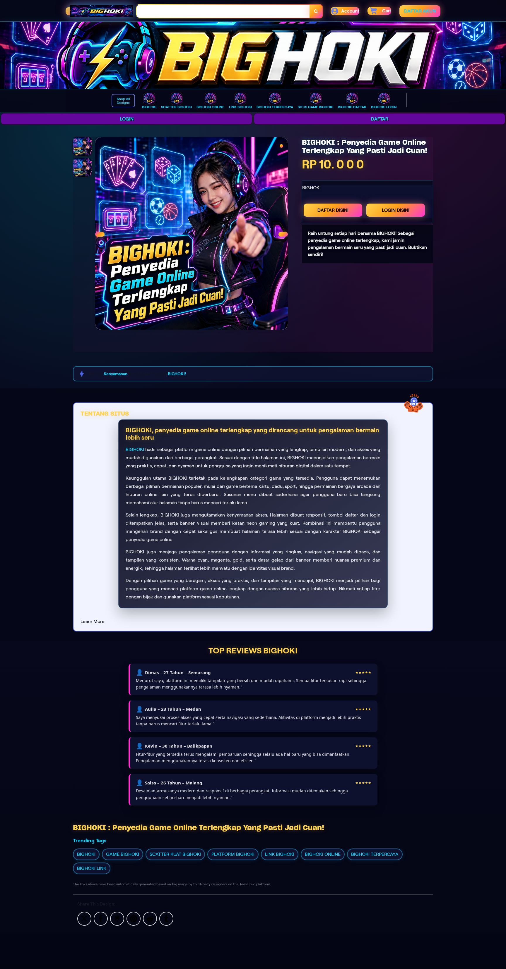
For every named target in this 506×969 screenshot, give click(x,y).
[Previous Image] (100, 234)
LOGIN (127, 118)
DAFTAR (379, 118)
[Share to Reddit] (150, 918)
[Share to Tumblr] (166, 918)
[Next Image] (283, 234)
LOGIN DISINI (395, 210)
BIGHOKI (135, 449)
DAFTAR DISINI (332, 210)
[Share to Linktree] (117, 918)
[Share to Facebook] (101, 918)
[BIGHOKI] (253, 55)
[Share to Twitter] (84, 918)
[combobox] (223, 11)
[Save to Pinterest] (133, 918)
